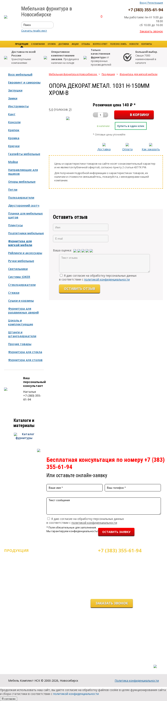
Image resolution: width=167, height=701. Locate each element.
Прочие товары (19, 344)
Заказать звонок (151, 31)
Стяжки (13, 293)
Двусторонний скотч (23, 205)
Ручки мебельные (21, 261)
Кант (11, 114)
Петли (12, 189)
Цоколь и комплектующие (20, 322)
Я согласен (8, 698)
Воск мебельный (20, 74)
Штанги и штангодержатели (22, 334)
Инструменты (18, 106)
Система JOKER (19, 277)
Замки (12, 98)
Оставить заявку (116, 532)
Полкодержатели (21, 197)
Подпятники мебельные (26, 233)
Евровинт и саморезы (24, 82)
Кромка (13, 138)
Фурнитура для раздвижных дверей (23, 310)
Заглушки (15, 90)
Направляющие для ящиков (23, 172)
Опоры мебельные (21, 182)
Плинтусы (15, 225)
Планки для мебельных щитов (25, 215)
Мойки (13, 162)
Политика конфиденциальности (137, 680)
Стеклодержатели (22, 285)
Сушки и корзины (21, 301)
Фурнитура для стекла (25, 352)
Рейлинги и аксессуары (25, 253)
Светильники (18, 269)
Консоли (14, 122)
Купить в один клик (130, 126)
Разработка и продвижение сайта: (134, 662)
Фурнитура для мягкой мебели (20, 243)
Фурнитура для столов (25, 360)
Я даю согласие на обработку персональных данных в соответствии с (97, 277)
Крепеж (13, 130)
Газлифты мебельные (24, 154)
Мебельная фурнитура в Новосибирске (73, 74)
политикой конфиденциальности (107, 279)
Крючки (14, 146)
